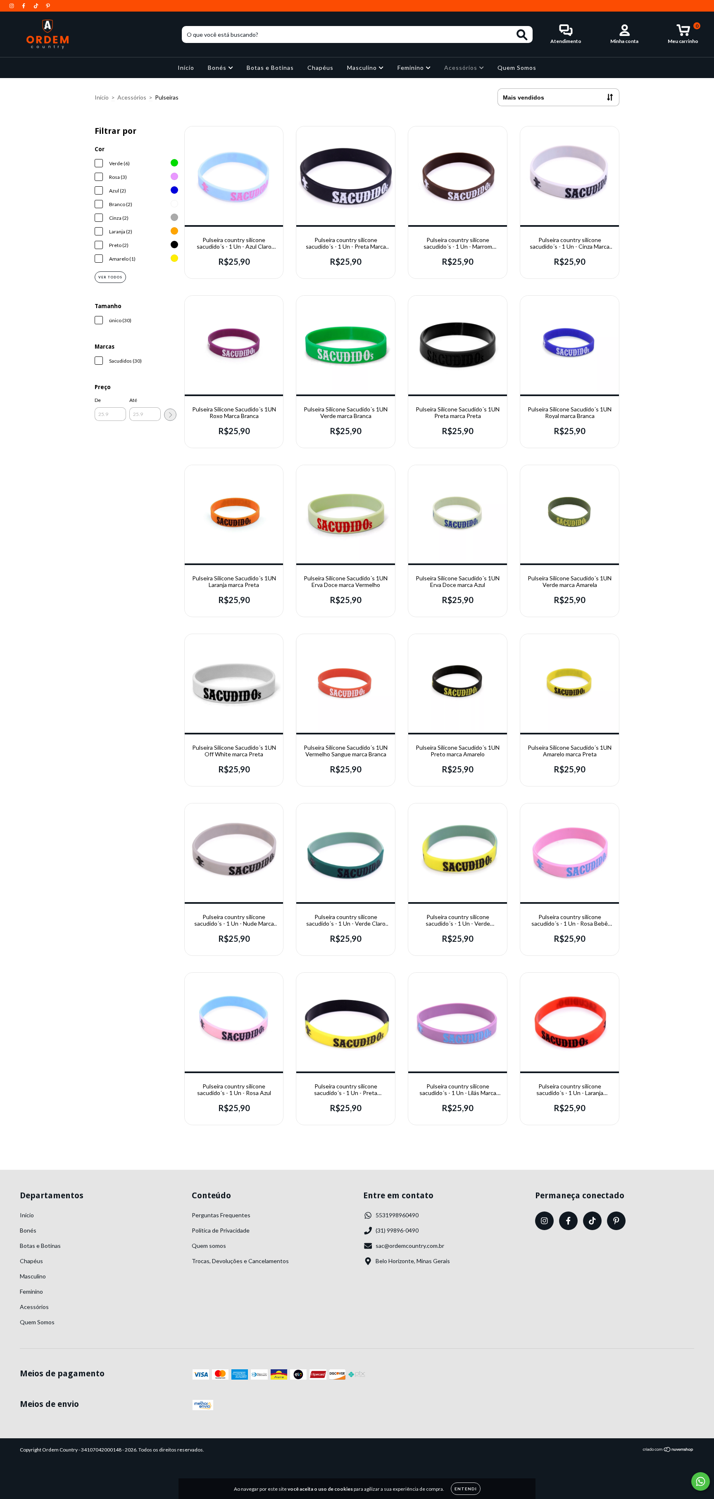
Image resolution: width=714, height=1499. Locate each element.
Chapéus (320, 67)
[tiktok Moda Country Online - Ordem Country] (37, 5)
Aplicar (170, 415)
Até (133, 400)
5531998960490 (397, 1215)
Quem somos (209, 1245)
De (98, 400)
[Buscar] (522, 35)
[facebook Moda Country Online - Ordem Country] (24, 5)
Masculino (362, 67)
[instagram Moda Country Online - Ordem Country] (12, 5)
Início (186, 67)
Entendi (466, 1488)
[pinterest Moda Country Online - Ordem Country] (48, 5)
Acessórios (461, 67)
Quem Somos (516, 67)
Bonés (218, 67)
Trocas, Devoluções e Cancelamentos (240, 1260)
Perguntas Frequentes (221, 1215)
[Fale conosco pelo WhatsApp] (700, 1481)
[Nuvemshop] (668, 1450)
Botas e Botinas (270, 67)
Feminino (411, 67)
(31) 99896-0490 (397, 1230)
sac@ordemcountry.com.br (410, 1245)
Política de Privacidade (221, 1230)
